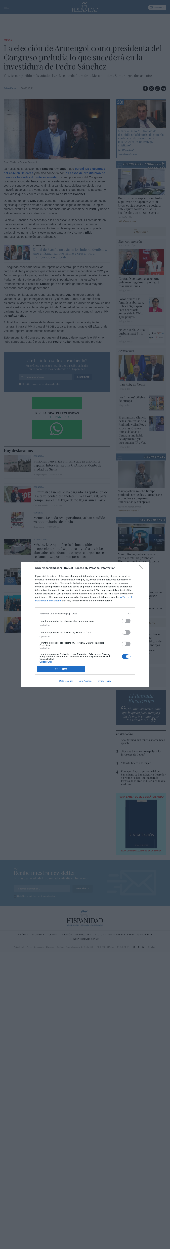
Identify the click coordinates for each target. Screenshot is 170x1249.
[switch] (126, 621)
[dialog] (85, 624)
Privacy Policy (104, 681)
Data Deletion (66, 681)
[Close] (142, 568)
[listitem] (85, 613)
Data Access (85, 681)
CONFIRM (61, 669)
